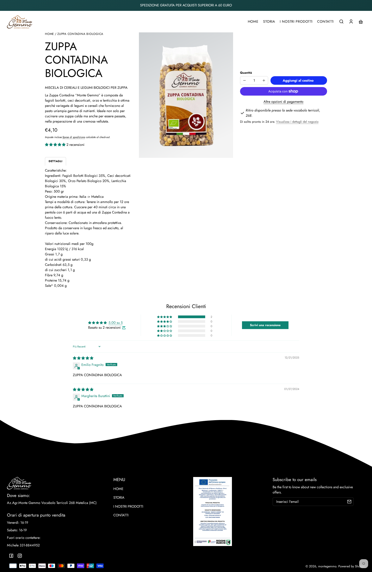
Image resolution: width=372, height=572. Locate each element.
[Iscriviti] (349, 501)
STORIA (118, 497)
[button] (341, 21)
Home (49, 34)
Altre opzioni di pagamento (283, 101)
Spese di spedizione (73, 137)
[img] (83, 358)
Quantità (246, 73)
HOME (118, 488)
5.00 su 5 (115, 322)
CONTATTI (120, 515)
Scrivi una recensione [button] (265, 325)
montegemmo (327, 566)
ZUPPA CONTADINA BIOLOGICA (80, 34)
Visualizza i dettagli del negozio (297, 121)
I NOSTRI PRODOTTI (128, 506)
